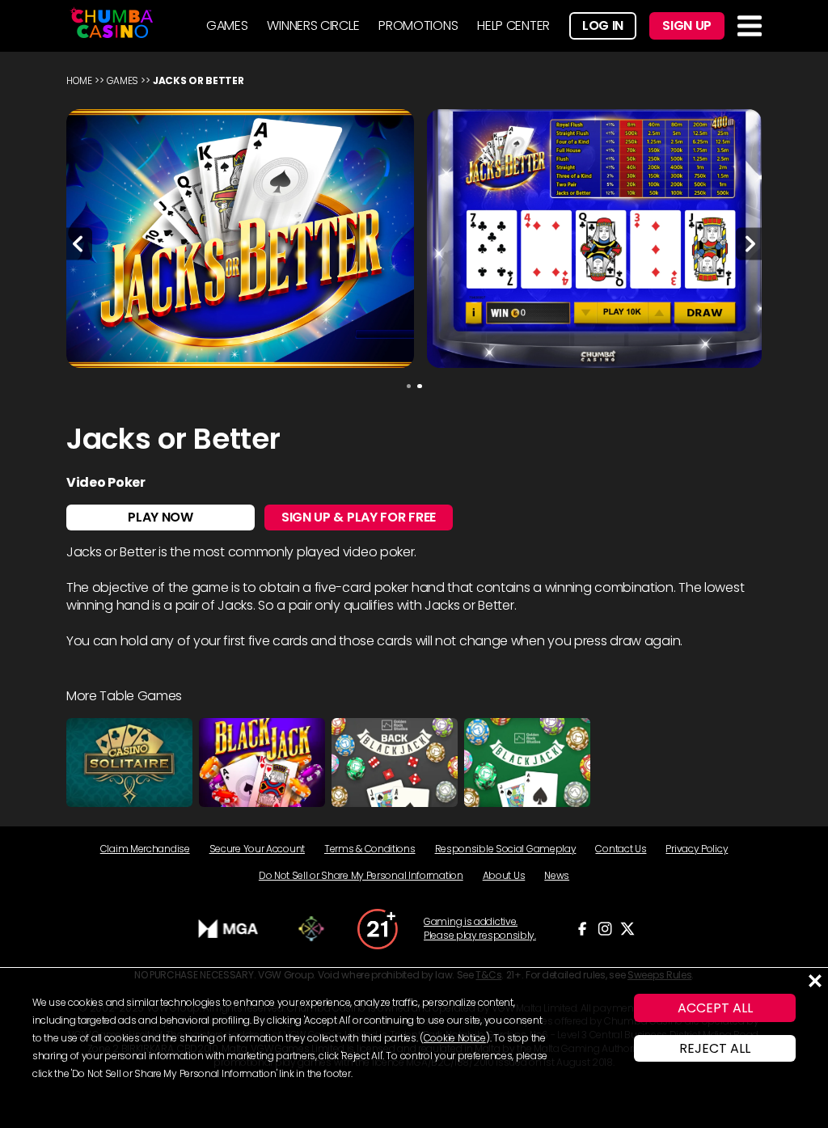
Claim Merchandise (145, 849)
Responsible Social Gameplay (506, 849)
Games (123, 80)
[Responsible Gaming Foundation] (311, 928)
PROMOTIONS (418, 25)
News (556, 875)
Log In (602, 25)
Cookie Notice (455, 1038)
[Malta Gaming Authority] (228, 929)
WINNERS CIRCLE (313, 25)
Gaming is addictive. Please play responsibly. (480, 928)
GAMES (227, 25)
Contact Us (620, 849)
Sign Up (687, 25)
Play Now (160, 517)
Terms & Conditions (370, 849)
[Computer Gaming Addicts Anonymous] (377, 929)
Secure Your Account (257, 849)
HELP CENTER (513, 25)
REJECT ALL (714, 1048)
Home (79, 80)
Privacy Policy (696, 849)
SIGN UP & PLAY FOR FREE (358, 517)
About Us (504, 875)
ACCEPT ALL (715, 1008)
